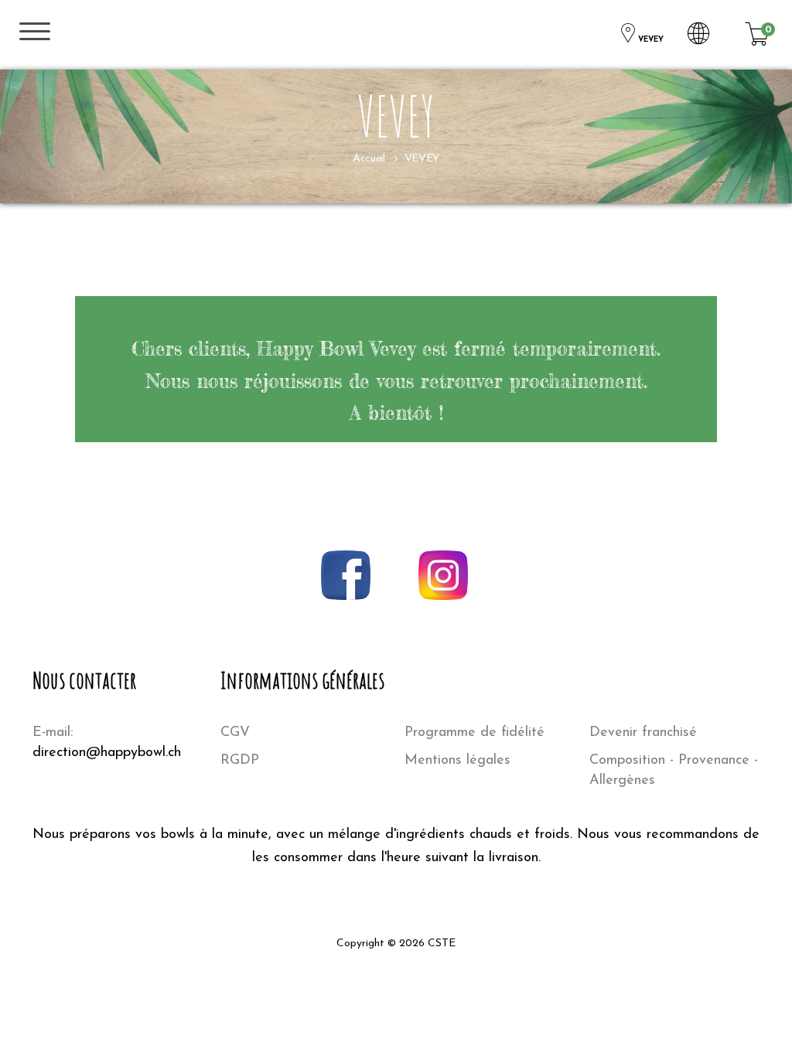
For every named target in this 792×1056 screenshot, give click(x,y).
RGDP (239, 761)
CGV (235, 733)
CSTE (442, 943)
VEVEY (651, 40)
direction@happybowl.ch (106, 753)
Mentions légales (457, 761)
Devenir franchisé (643, 733)
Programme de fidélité (474, 733)
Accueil (368, 159)
